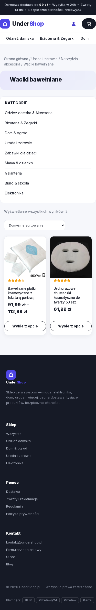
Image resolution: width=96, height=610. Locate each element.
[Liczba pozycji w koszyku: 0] (89, 23)
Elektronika (14, 193)
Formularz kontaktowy (23, 550)
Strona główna (16, 59)
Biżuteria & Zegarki (57, 38)
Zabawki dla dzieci (21, 153)
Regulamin (14, 506)
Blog (9, 564)
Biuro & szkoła (17, 183)
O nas (11, 557)
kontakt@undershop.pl (24, 542)
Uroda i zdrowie (44, 59)
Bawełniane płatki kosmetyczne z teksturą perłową (21, 293)
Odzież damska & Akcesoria (28, 113)
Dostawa (13, 491)
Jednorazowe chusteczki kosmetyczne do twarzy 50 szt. (67, 295)
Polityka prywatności (22, 514)
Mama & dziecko (19, 163)
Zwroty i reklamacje (22, 499)
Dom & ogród (16, 133)
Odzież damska (20, 38)
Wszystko (14, 434)
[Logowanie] (73, 24)
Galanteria (13, 173)
